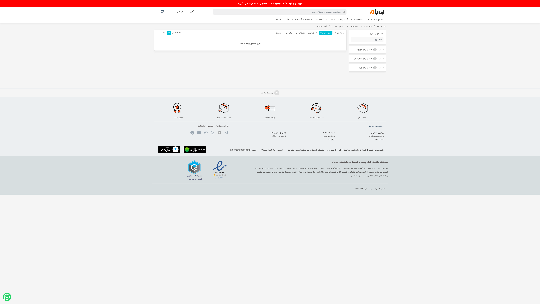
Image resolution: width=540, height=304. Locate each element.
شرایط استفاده (329, 132)
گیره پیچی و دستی (338, 26)
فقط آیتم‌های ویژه (365, 68)
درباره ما (331, 139)
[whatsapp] (205, 133)
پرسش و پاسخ (329, 136)
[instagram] (212, 133)
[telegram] (226, 133)
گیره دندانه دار (322, 26)
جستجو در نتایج (376, 33)
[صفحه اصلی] (385, 26)
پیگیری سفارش (377, 132)
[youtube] (199, 133)
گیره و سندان (354, 26)
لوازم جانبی (368, 26)
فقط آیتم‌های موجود (364, 50)
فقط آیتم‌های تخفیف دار (363, 59)
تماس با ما (379, 139)
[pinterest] (192, 133)
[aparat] (219, 133)
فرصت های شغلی (279, 136)
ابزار (378, 26)
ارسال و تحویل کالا (278, 132)
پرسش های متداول (376, 136)
